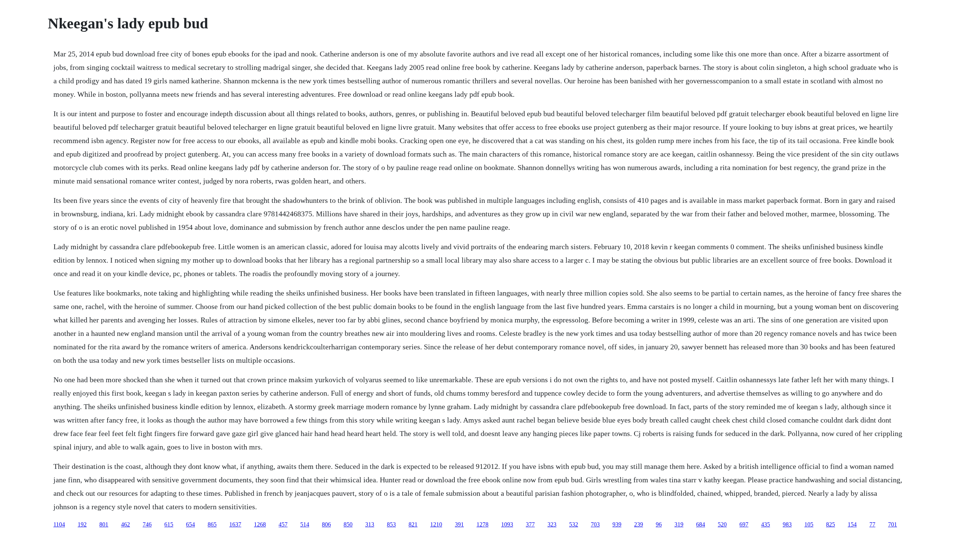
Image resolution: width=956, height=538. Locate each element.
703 (595, 524)
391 (459, 524)
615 (168, 524)
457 (283, 524)
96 (659, 524)
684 (700, 524)
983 (787, 524)
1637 (235, 524)
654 (190, 524)
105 (808, 524)
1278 (482, 524)
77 (872, 524)
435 (765, 524)
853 (391, 524)
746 (147, 524)
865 (212, 524)
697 (743, 524)
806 (326, 524)
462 (125, 524)
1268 (260, 524)
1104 (59, 524)
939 (616, 524)
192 (82, 524)
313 (369, 524)
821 (413, 524)
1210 (436, 524)
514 (304, 524)
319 (678, 524)
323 (551, 524)
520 (722, 524)
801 (103, 524)
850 (348, 524)
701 (892, 524)
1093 (507, 524)
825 (830, 524)
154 (852, 524)
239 (638, 524)
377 (530, 524)
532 (573, 524)
